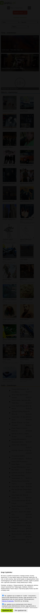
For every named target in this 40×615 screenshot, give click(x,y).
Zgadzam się (7, 610)
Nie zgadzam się (20, 610)
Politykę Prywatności (8, 601)
